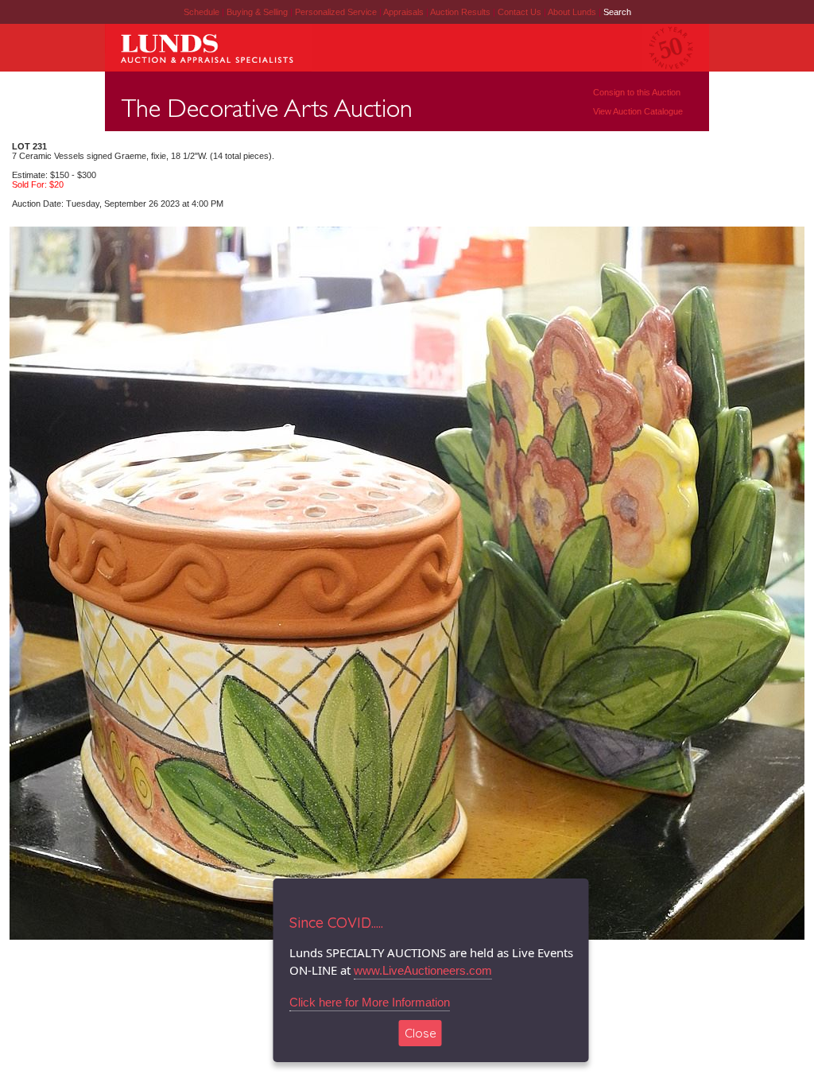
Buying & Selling (258, 12)
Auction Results (461, 12)
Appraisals (404, 12)
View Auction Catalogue (638, 111)
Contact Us (519, 12)
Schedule (201, 12)
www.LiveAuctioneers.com (423, 970)
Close (420, 1033)
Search (617, 12)
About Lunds (573, 12)
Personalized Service (337, 12)
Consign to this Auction (636, 92)
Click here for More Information (369, 1002)
